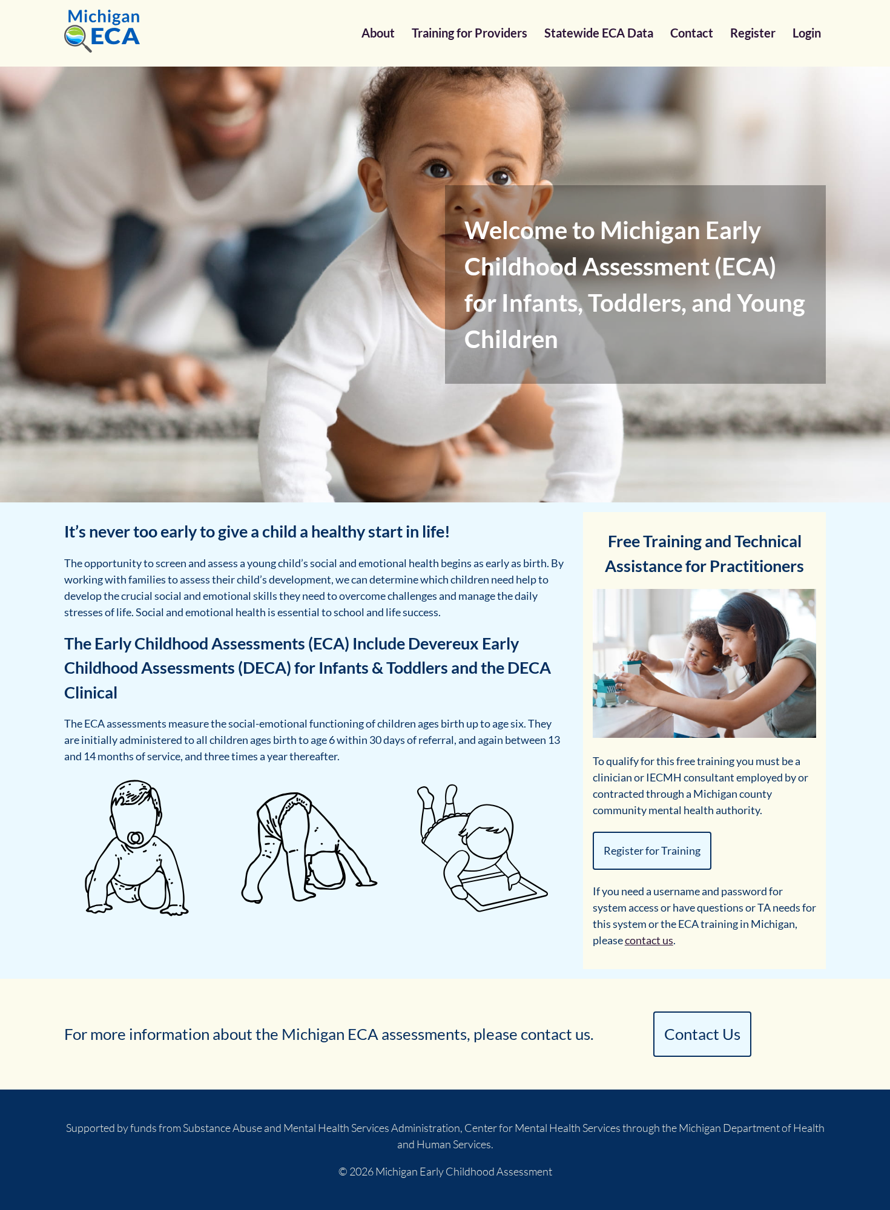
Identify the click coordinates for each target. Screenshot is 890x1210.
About (378, 32)
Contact (691, 32)
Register (753, 32)
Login (807, 32)
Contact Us (702, 1034)
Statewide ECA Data (598, 32)
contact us (649, 940)
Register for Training (652, 850)
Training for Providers (469, 32)
